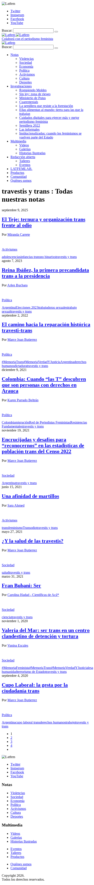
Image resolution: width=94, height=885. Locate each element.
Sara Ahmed (15, 505)
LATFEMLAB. (21, 169)
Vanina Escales (17, 645)
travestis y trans (66, 257)
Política (24, 70)
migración (22, 422)
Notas (14, 55)
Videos (24, 145)
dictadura (20, 366)
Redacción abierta (22, 157)
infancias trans (30, 257)
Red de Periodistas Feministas (49, 422)
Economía (26, 66)
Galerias (25, 149)
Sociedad (25, 62)
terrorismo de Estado (31, 672)
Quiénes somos (20, 180)
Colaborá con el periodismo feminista (27, 39)
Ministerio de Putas (32, 98)
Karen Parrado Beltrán (22, 400)
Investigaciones (21, 86)
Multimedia (18, 141)
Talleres (24, 161)
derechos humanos (53, 722)
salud (5, 572)
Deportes (25, 82)
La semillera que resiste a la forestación (46, 106)
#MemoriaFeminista (15, 668)
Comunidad (18, 176)
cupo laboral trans (28, 722)
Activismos (27, 74)
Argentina (9, 307)
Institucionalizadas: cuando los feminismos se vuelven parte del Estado (50, 135)
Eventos (24, 165)
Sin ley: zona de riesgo (34, 94)
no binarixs (48, 257)
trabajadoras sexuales (52, 307)
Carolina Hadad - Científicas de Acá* (33, 595)
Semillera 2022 (29, 125)
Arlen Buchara (17, 285)
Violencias (26, 59)
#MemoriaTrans (13, 362)
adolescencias (11, 257)
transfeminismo (12, 528)
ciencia (6, 617)
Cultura (24, 78)
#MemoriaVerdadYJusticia (42, 362)
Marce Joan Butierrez (22, 339)
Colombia (8, 422)
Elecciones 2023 (27, 307)
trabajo (70, 722)
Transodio (30, 528)
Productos (17, 173)
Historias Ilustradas (32, 153)
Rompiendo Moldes (33, 90)
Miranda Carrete (18, 234)
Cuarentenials (28, 102)
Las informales (29, 129)
